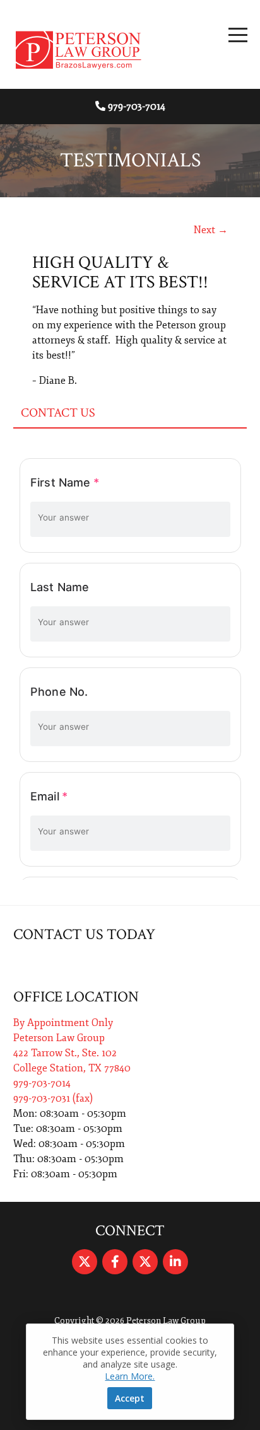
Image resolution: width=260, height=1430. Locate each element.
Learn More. (130, 1376)
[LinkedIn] (175, 1261)
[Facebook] (114, 1261)
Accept (130, 1398)
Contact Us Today (84, 934)
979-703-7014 (136, 106)
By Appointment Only (63, 1023)
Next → (211, 230)
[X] (84, 1261)
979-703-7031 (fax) (53, 1098)
